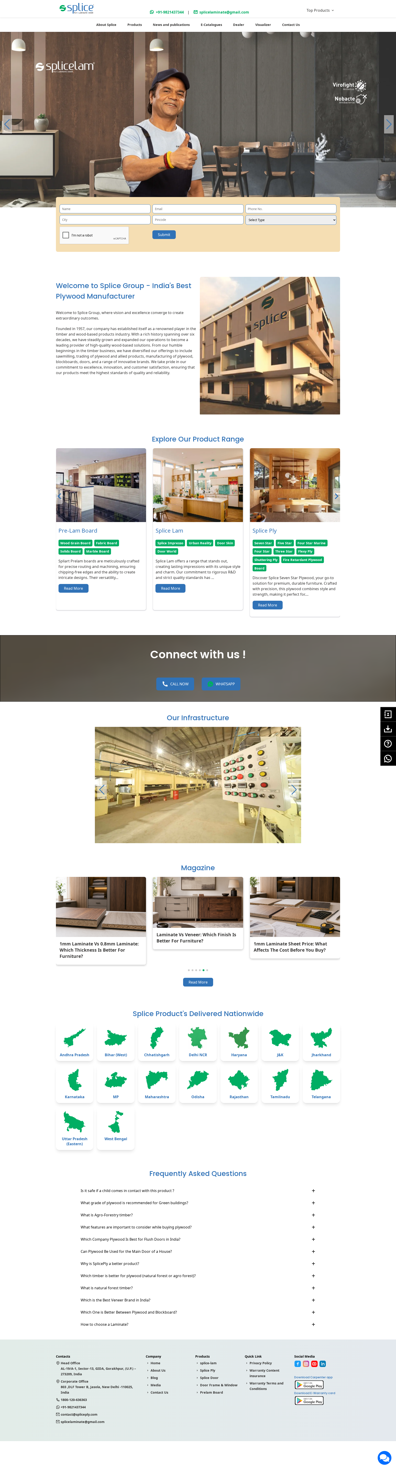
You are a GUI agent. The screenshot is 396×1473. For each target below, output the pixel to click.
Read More (73, 588)
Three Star (187, 551)
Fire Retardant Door (271, 560)
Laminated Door (267, 551)
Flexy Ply (208, 551)
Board (162, 568)
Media (156, 1385)
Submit (164, 234)
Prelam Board (211, 1392)
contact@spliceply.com (79, 1414)
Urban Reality (103, 543)
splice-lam (208, 1363)
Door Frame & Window (218, 1385)
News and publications (171, 24)
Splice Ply (207, 1370)
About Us (158, 1370)
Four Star (165, 551)
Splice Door (209, 1378)
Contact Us (291, 24)
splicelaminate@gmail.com (224, 12)
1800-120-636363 (74, 1400)
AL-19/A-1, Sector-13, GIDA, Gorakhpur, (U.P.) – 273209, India (98, 1368)
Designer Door (299, 551)
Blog (154, 1378)
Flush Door (263, 543)
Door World (69, 551)
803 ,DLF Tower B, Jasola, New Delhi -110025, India (97, 1387)
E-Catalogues (211, 24)
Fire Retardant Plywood (205, 560)
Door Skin (128, 543)
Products (134, 24)
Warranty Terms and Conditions (266, 1386)
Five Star (188, 543)
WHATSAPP (225, 683)
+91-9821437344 (170, 12)
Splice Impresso (73, 543)
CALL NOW (179, 683)
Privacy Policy (261, 1363)
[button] (389, 124)
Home (155, 1363)
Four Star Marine (215, 543)
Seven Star (166, 543)
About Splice (106, 24)
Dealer (238, 24)
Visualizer (263, 24)
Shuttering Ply (169, 560)
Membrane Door (291, 543)
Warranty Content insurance (264, 1373)
